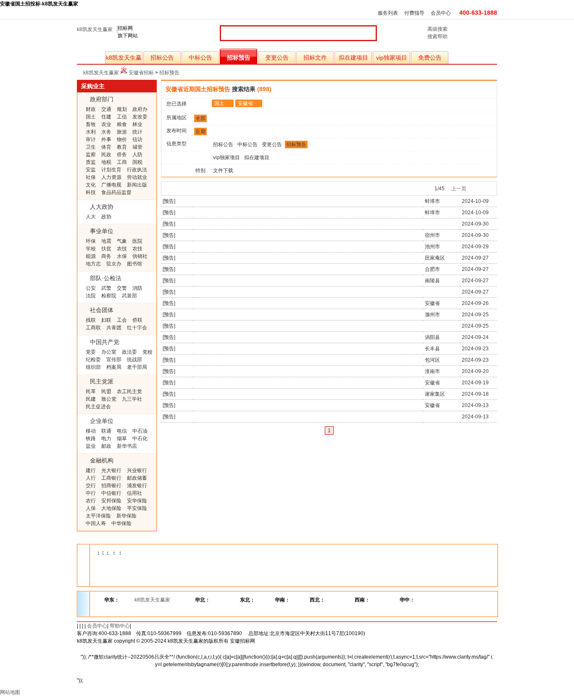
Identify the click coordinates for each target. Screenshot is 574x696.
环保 (91, 241)
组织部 (93, 367)
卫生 (91, 147)
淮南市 (432, 371)
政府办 (139, 109)
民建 (91, 399)
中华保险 (121, 523)
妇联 (106, 320)
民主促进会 (98, 407)
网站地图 (10, 692)
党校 (147, 352)
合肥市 (432, 269)
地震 (106, 241)
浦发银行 (137, 486)
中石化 (139, 438)
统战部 (134, 359)
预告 (169, 201)
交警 (122, 288)
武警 (106, 288)
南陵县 (432, 281)
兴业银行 (137, 470)
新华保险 (126, 516)
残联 (91, 320)
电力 (106, 438)
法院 (91, 296)
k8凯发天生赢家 (95, 29)
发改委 (139, 117)
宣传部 (113, 359)
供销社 (139, 256)
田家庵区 (435, 258)
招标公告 (162, 57)
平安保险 (137, 508)
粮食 (122, 124)
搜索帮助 (437, 36)
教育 (122, 147)
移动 (91, 431)
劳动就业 (137, 177)
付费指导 (414, 13)
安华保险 (137, 501)
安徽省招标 (141, 73)
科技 (91, 192)
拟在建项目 (353, 57)
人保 (91, 508)
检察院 (108, 296)
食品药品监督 (116, 192)
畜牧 (91, 124)
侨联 (137, 320)
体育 (106, 147)
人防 (137, 155)
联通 (106, 431)
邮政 (106, 446)
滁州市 (432, 315)
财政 (91, 109)
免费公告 (430, 57)
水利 (91, 132)
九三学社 (132, 399)
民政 (106, 155)
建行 (91, 470)
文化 (91, 185)
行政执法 (137, 170)
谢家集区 (435, 394)
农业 (106, 124)
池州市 (432, 247)
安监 (91, 170)
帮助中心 (120, 626)
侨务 (122, 155)
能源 (91, 256)
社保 (91, 177)
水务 (106, 132)
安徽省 (245, 103)
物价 (122, 139)
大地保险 (111, 508)
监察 (91, 155)
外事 (106, 139)
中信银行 (111, 493)
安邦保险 (111, 501)
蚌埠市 (432, 201)
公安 (91, 288)
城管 (137, 147)
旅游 (122, 132)
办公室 (108, 352)
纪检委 (93, 359)
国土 (91, 117)
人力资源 (111, 177)
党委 (91, 352)
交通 (106, 109)
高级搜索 (437, 29)
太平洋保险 (98, 516)
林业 (137, 124)
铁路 (91, 438)
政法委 (129, 352)
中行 (91, 493)
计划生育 (111, 170)
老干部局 (137, 367)
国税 (137, 162)
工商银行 (111, 478)
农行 (91, 501)
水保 (122, 256)
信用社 (134, 493)
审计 (91, 139)
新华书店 (127, 446)
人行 (91, 478)
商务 (106, 256)
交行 (91, 486)
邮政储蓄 (137, 478)
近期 (200, 131)
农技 (122, 249)
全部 (200, 118)
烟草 (122, 438)
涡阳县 (432, 337)
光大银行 (111, 470)
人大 (91, 217)
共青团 (113, 328)
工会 (122, 320)
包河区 (432, 360)
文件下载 (223, 170)
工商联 (93, 328)
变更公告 (277, 57)
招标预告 (238, 57)
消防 (137, 288)
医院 (137, 241)
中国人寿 (96, 523)
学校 (91, 249)
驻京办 (113, 264)
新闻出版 (137, 185)
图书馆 (134, 264)
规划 (122, 109)
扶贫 (106, 249)
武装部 (129, 296)
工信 (122, 117)
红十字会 (137, 328)
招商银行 (111, 486)
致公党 (108, 399)
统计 (137, 132)
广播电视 (111, 185)
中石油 (139, 431)
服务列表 (388, 13)
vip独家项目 (391, 57)
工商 (122, 162)
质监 (91, 162)
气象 (122, 241)
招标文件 (315, 57)
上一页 (458, 189)
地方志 (93, 264)
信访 (137, 139)
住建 (106, 117)
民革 (91, 391)
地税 (106, 162)
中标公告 (200, 57)
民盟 (106, 391)
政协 (106, 217)
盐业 (91, 446)
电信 (122, 431)
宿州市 (432, 235)
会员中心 (441, 13)
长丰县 (432, 349)
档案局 (113, 367)
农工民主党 (129, 391)
